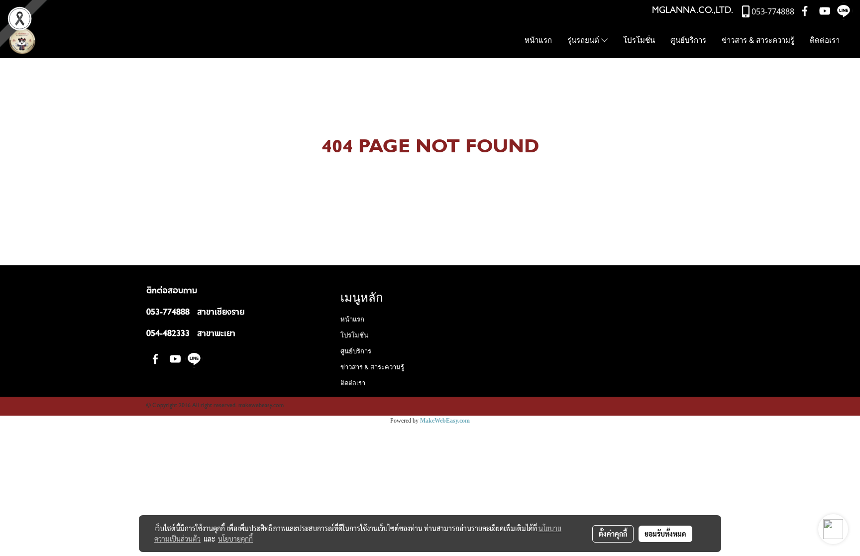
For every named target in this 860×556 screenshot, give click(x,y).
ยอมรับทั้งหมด (665, 533)
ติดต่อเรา (825, 40)
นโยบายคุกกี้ (235, 538)
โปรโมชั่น (639, 40)
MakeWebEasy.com (445, 420)
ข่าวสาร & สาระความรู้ (758, 40)
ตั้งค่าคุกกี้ (613, 533)
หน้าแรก (538, 40)
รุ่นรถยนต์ (584, 40)
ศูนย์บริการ (688, 40)
